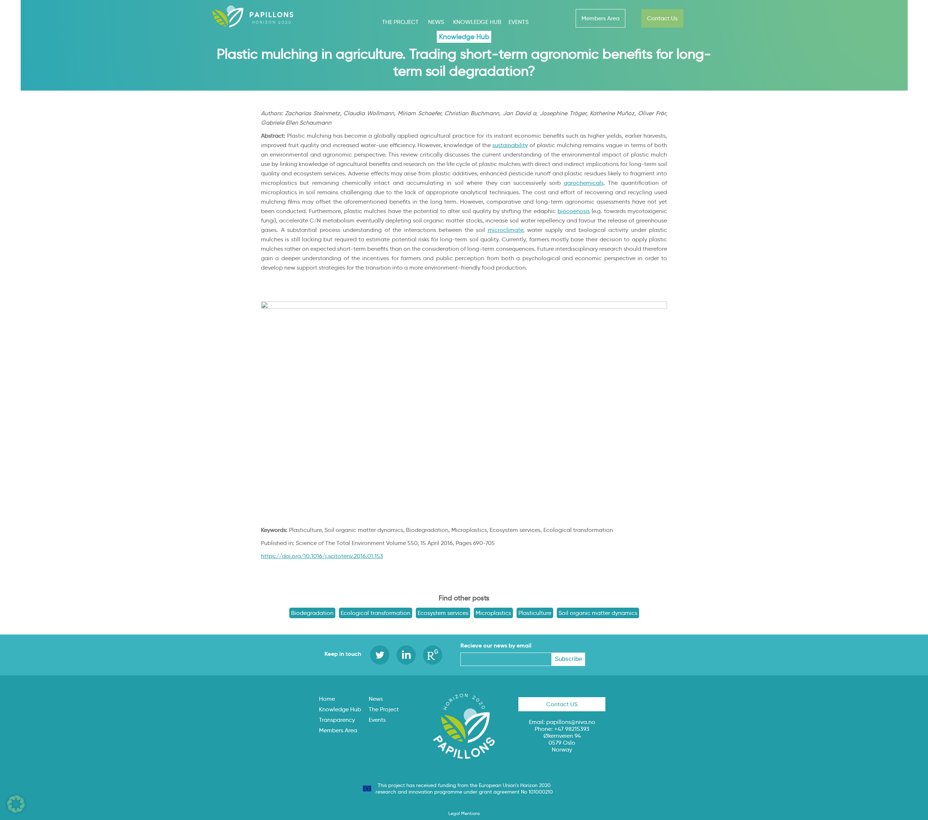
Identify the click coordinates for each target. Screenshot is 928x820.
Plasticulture (534, 612)
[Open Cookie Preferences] (16, 810)
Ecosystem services (443, 612)
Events (519, 21)
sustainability (510, 145)
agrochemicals (584, 182)
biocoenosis (574, 211)
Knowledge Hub (477, 21)
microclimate (505, 229)
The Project (400, 21)
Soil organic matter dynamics (598, 612)
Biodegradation (312, 612)
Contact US (561, 704)
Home (327, 698)
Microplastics (493, 612)
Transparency (337, 719)
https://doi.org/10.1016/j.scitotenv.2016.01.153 (322, 556)
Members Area (600, 18)
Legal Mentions (464, 813)
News (436, 21)
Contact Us (662, 18)
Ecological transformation (375, 612)
